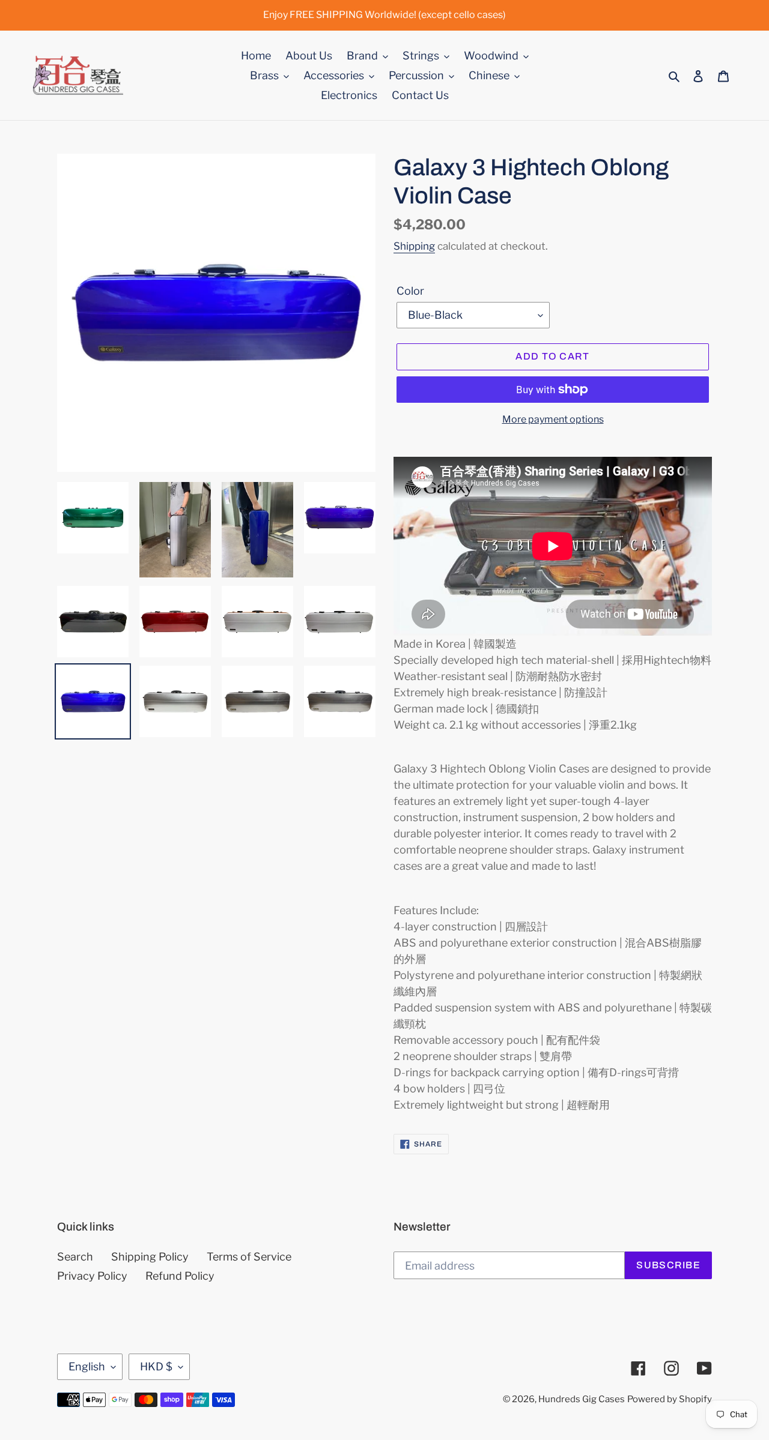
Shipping (414, 246)
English (86, 1366)
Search (75, 1256)
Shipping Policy (150, 1256)
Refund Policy (179, 1276)
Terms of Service (249, 1256)
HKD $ (156, 1366)
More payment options (553, 419)
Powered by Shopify (669, 1399)
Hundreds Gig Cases (581, 1399)
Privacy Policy (92, 1276)
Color (410, 291)
